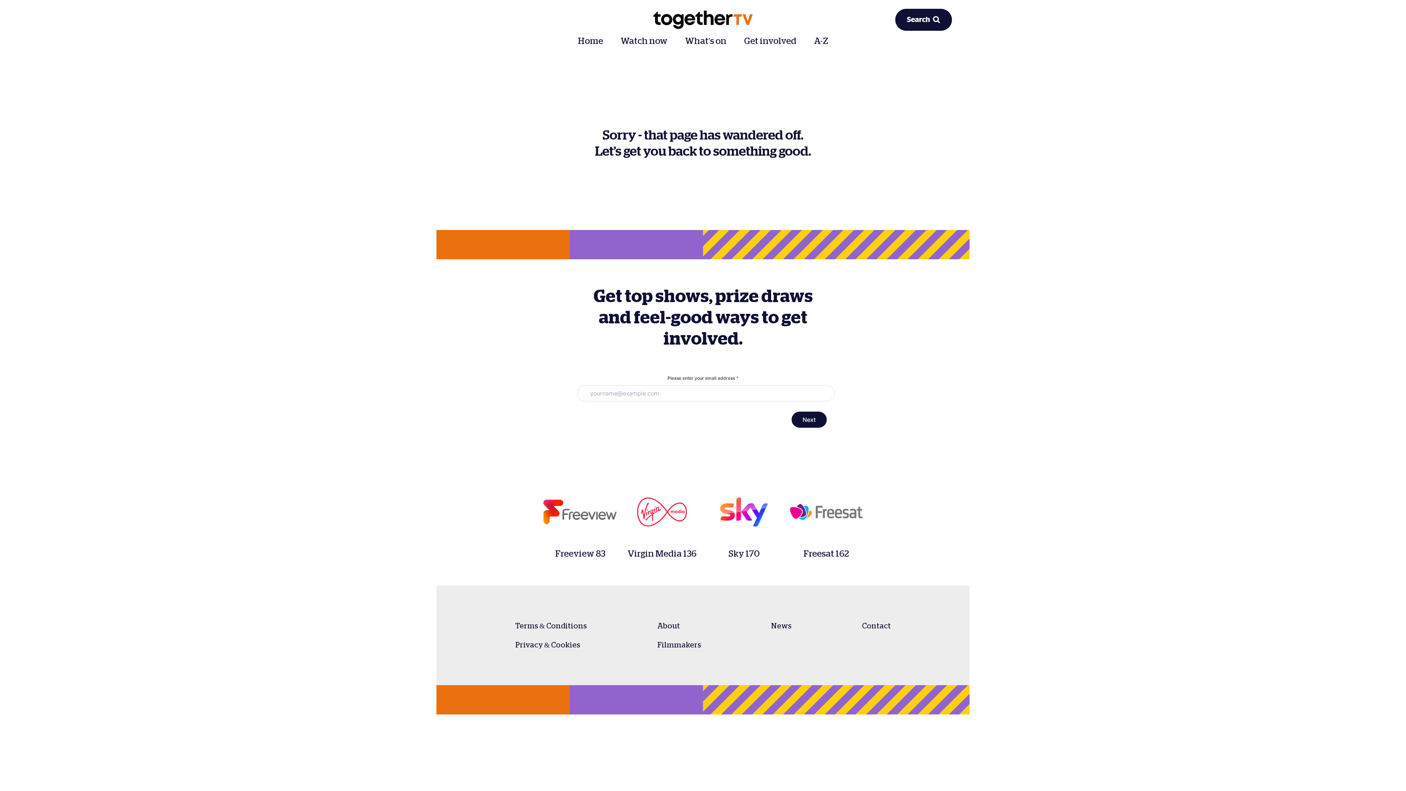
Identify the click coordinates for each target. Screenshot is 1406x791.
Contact (876, 626)
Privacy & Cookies (547, 645)
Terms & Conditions (551, 626)
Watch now (644, 41)
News (781, 626)
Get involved (770, 41)
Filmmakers (679, 645)
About (668, 626)
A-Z (821, 41)
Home (590, 41)
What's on (705, 41)
